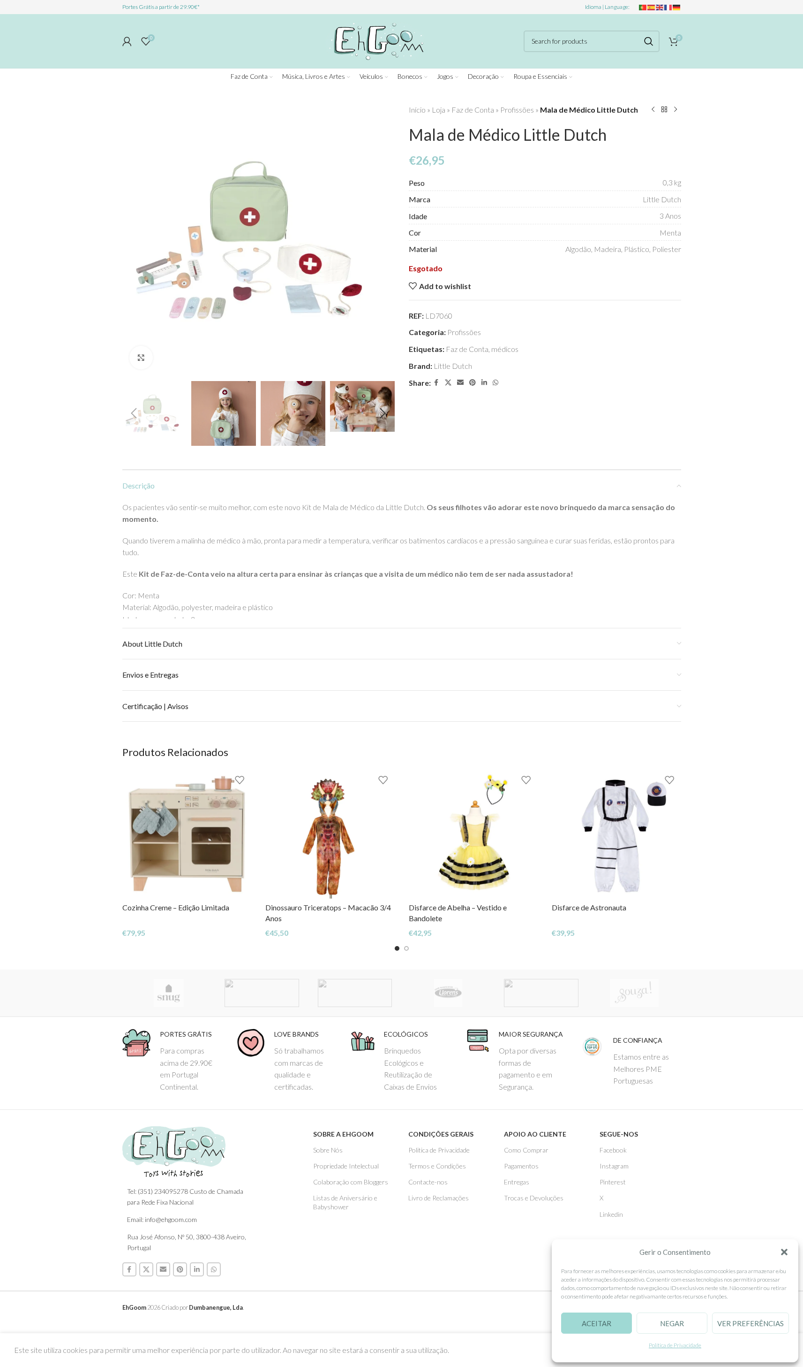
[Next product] (675, 109)
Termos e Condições (437, 1166)
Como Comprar (526, 1150)
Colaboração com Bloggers (350, 1182)
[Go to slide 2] (406, 948)
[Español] (651, 6)
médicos (504, 348)
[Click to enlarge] (141, 357)
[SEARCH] (649, 41)
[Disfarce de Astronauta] (616, 834)
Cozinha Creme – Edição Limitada (175, 907)
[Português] (643, 6)
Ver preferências (750, 1323)
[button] (784, 1252)
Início (417, 109)
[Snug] (169, 993)
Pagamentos (521, 1166)
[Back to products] (664, 109)
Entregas (516, 1182)
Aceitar (596, 1323)
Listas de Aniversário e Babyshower (345, 1202)
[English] (660, 6)
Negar (672, 1323)
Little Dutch (453, 365)
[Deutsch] (677, 6)
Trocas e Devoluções (533, 1198)
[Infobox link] (172, 1060)
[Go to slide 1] (397, 948)
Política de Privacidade (675, 1345)
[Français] (668, 6)
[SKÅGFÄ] (261, 993)
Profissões (517, 109)
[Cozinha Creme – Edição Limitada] (187, 834)
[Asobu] (541, 993)
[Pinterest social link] (472, 382)
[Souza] (634, 993)
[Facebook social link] (436, 382)
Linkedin (611, 1214)
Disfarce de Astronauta (589, 907)
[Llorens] (448, 993)
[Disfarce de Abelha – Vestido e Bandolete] (473, 834)
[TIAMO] (355, 993)
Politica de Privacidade (439, 1150)
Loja (438, 109)
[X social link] (448, 382)
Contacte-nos (428, 1182)
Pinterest (613, 1182)
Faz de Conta (472, 109)
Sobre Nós (328, 1150)
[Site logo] (375, 39)
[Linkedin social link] (484, 382)
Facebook (613, 1150)
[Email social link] (460, 382)
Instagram (614, 1166)
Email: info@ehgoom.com (162, 1219)
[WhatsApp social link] (495, 382)
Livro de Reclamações (438, 1198)
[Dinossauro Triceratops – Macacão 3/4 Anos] (330, 834)
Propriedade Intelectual (346, 1166)
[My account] (127, 41)
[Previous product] (653, 109)
